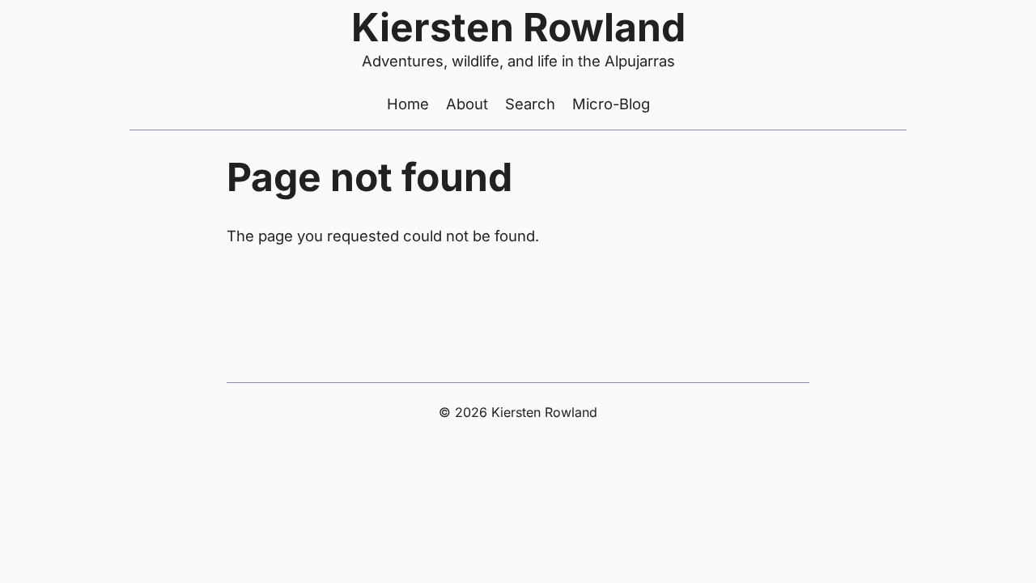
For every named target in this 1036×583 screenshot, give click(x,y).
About (467, 104)
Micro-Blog (611, 104)
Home (408, 104)
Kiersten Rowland (518, 27)
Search (530, 104)
